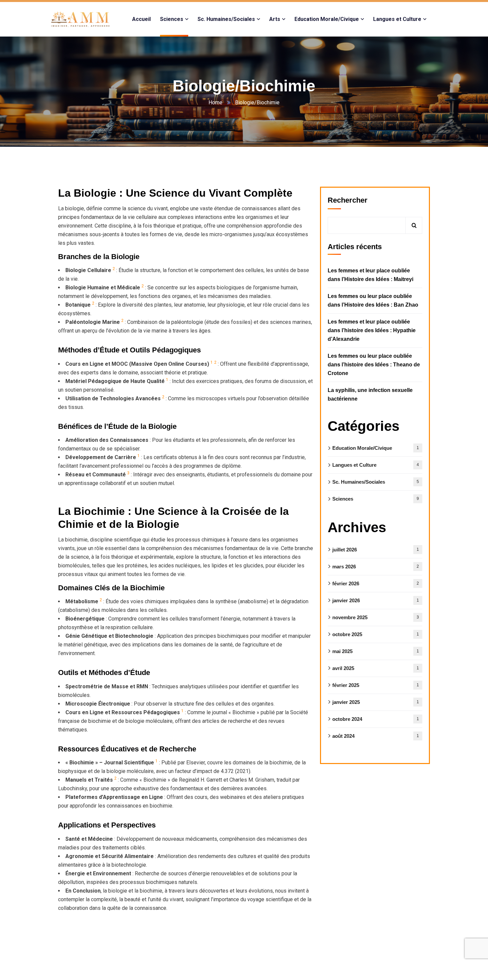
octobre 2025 (375, 634)
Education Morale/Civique (375, 448)
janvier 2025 (375, 702)
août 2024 (375, 736)
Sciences (375, 499)
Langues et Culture (375, 465)
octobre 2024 (375, 719)
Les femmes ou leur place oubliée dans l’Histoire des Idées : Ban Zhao (373, 300)
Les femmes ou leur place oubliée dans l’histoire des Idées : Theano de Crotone (374, 364)
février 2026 (375, 583)
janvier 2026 (375, 600)
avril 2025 (375, 668)
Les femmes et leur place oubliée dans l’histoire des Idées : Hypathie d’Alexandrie (372, 330)
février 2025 (375, 685)
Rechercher (347, 200)
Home (215, 102)
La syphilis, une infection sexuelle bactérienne (370, 394)
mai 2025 (375, 651)
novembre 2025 (375, 617)
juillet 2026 (375, 549)
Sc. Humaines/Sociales (375, 482)
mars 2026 (375, 566)
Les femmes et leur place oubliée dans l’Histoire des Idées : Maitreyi (370, 275)
